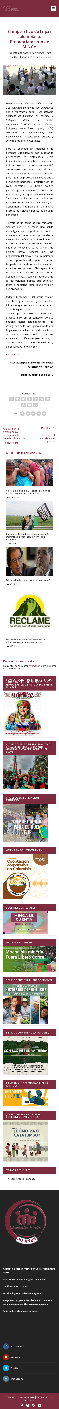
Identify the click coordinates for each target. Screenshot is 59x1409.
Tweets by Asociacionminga (21, 1178)
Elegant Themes (27, 1397)
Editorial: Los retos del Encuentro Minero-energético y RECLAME (25, 641)
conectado (34, 666)
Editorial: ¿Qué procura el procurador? (28, 580)
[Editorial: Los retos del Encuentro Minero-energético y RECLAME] (29, 611)
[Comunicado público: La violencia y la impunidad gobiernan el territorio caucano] (29, 515)
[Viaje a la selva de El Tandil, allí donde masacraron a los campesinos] (29, 472)
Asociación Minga (34, 53)
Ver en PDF (12, 354)
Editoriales (26, 57)
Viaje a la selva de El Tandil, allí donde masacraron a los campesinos (28, 492)
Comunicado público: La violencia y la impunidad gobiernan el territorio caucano (27, 537)
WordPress (29, 1401)
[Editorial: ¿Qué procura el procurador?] (29, 561)
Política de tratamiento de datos (20, 1311)
